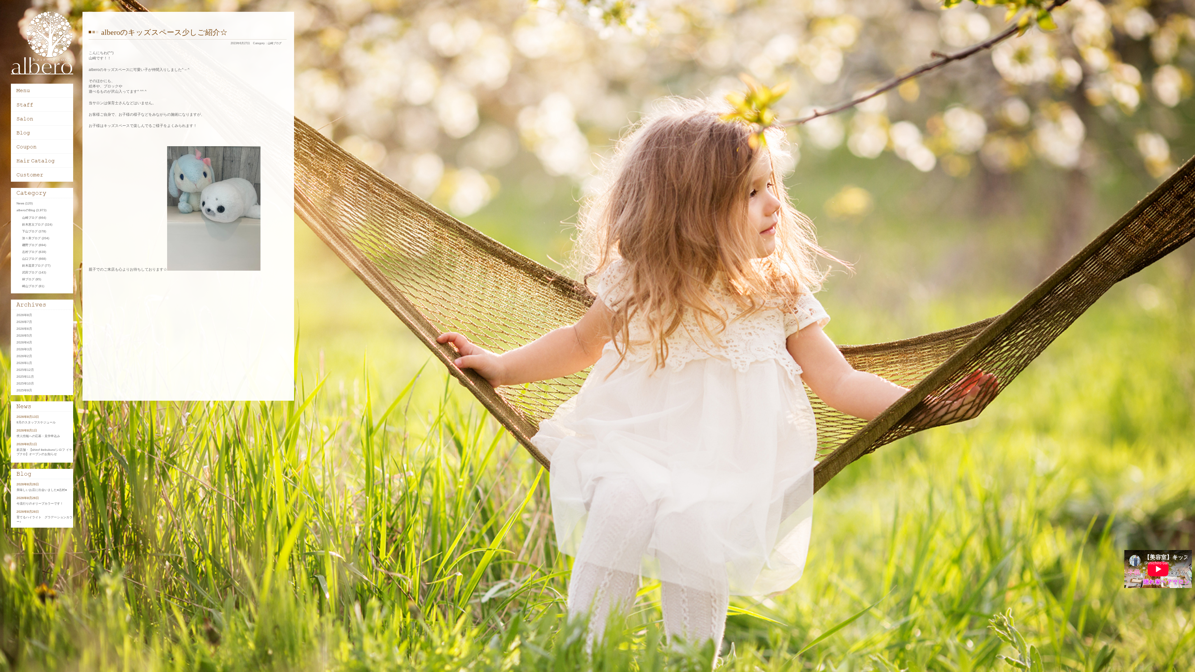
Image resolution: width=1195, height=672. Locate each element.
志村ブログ (30, 252)
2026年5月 (24, 335)
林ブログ (28, 279)
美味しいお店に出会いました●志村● (41, 490)
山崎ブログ (275, 43)
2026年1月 (24, 363)
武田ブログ (30, 272)
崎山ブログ (30, 286)
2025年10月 (25, 383)
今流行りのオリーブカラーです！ (39, 503)
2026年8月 (24, 315)
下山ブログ (30, 231)
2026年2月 (24, 356)
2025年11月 (25, 376)
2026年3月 (24, 349)
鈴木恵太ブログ (33, 224)
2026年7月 (24, 322)
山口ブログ (30, 258)
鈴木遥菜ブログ (33, 265)
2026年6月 (24, 328)
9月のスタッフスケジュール (36, 422)
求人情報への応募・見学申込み (38, 436)
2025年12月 (25, 369)
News (20, 203)
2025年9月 (24, 390)
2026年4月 (24, 342)
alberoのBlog (25, 210)
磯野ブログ (30, 245)
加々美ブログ (31, 238)
